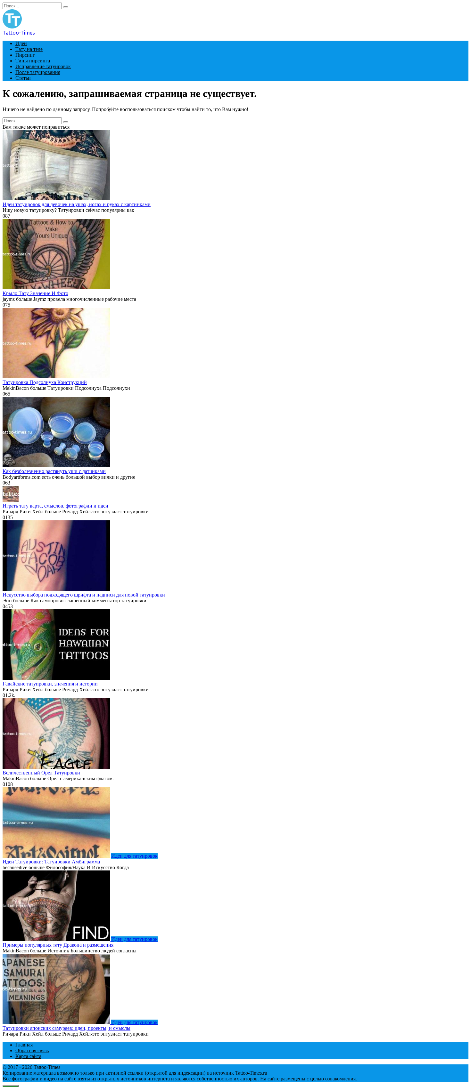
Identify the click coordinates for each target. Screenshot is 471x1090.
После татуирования (37, 72)
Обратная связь (32, 1050)
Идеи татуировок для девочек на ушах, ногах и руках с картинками (77, 204)
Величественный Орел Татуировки (41, 772)
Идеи (21, 43)
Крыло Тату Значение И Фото (35, 293)
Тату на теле (29, 49)
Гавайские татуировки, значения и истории (50, 683)
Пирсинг (25, 55)
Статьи (23, 78)
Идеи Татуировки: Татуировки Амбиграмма (51, 861)
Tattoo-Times (19, 33)
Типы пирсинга (32, 60)
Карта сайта (28, 1056)
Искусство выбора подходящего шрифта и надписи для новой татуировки (84, 594)
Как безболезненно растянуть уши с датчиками (54, 471)
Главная (24, 1044)
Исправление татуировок (43, 66)
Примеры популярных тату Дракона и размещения (58, 945)
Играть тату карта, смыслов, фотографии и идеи (55, 506)
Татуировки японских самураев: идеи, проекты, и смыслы (66, 1028)
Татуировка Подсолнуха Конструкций (45, 382)
